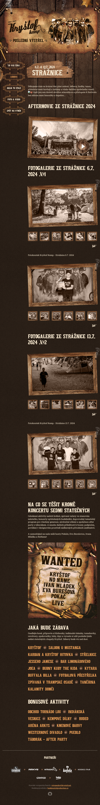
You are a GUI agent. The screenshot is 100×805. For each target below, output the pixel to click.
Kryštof (34, 647)
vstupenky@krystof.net (61, 785)
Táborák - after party (47, 739)
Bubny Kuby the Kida (59, 668)
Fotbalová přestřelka (77, 675)
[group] (14, 65)
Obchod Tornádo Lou (44, 711)
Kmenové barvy (69, 725)
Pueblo (74, 732)
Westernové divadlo (45, 732)
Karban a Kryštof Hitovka (50, 654)
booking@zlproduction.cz (58, 788)
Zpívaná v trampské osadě (50, 682)
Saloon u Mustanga (65, 647)
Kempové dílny (60, 718)
